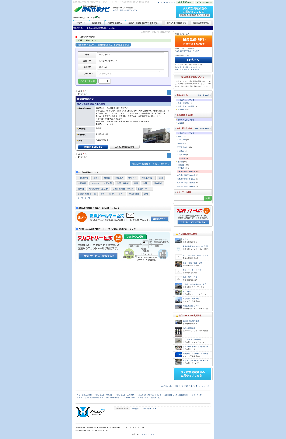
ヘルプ (79, 397)
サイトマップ (197, 395)
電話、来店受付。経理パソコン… (196, 255)
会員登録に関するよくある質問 (187, 51)
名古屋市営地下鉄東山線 (186, 171)
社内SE (186, 239)
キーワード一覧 (84, 198)
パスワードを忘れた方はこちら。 (188, 67)
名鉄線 (180, 162)
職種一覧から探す (204, 95)
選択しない (103, 55)
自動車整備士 (147, 178)
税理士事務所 (123, 183)
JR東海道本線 (182, 147)
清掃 (161, 178)
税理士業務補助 (189, 328)
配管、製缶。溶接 (190, 277)
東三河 (134, 10)
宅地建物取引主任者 (98, 189)
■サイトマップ (169, 2)
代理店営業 (134, 194)
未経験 (107, 178)
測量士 (146, 183)
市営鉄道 (181, 168)
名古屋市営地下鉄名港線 (186, 179)
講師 (146, 194)
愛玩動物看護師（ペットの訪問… (196, 246)
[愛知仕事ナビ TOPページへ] (91, 9)
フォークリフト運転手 (101, 183)
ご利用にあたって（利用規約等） (176, 395)
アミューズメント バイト (112, 194)
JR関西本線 (181, 154)
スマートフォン (148, 434)
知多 (125, 10)
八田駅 (182, 158)
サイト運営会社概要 (84, 395)
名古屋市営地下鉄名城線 (186, 175)
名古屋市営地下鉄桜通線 (186, 186)
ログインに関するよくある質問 (187, 69)
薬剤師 (81, 189)
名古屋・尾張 (118, 10)
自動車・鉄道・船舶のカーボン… (196, 361)
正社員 (180, 123)
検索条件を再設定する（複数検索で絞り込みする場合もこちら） (104, 45)
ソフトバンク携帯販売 (192, 340)
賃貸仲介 (132, 178)
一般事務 (82, 183)
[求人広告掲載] (194, 11)
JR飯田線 (180, 143)
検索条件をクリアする (186, 100)
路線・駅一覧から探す (203, 128)
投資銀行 (158, 183)
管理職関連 (182, 109)
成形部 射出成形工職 (191, 321)
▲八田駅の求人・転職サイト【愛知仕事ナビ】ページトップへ (185, 386)
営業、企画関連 (183, 103)
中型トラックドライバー (192, 270)
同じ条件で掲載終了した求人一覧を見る (150, 164)
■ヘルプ (161, 2)
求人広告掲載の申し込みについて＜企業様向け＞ (103, 397)
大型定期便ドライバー (192, 306)
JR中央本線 (181, 140)
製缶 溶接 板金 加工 (193, 263)
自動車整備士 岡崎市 (122, 189)
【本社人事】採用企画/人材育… (195, 284)
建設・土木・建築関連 (186, 106)
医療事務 (119, 178)
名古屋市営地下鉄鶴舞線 (186, 183)
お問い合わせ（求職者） (104, 395)
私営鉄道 (181, 165)
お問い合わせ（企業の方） (125, 395)
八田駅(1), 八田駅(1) (107, 61)
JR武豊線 (180, 151)
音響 (136, 183)
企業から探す (143, 397)
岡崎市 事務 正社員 (87, 194)
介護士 (96, 178)
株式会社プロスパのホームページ (145, 409)
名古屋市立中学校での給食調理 (195, 347)
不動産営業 (83, 178)
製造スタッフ (188, 292)
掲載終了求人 (156, 397)
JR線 (180, 136)
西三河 (129, 10)
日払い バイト (144, 189)
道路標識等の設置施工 (192, 299)
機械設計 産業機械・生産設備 (195, 354)
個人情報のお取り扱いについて (149, 395)
